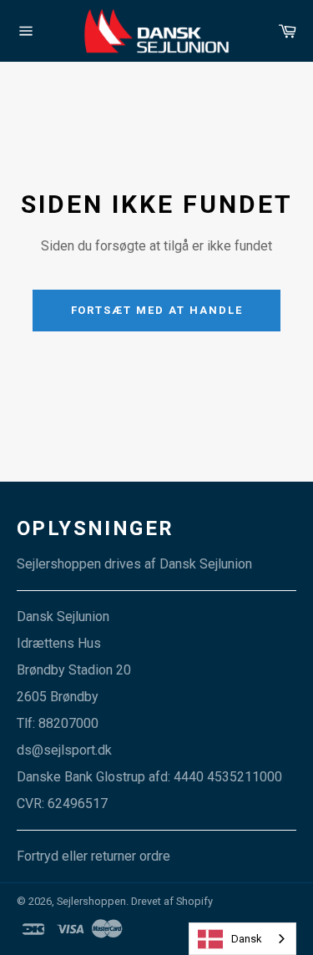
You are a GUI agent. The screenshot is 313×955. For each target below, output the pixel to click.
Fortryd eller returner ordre (93, 856)
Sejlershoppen (91, 901)
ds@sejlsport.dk (64, 750)
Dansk (246, 938)
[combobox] (242, 938)
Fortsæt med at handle (157, 310)
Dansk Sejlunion (205, 564)
